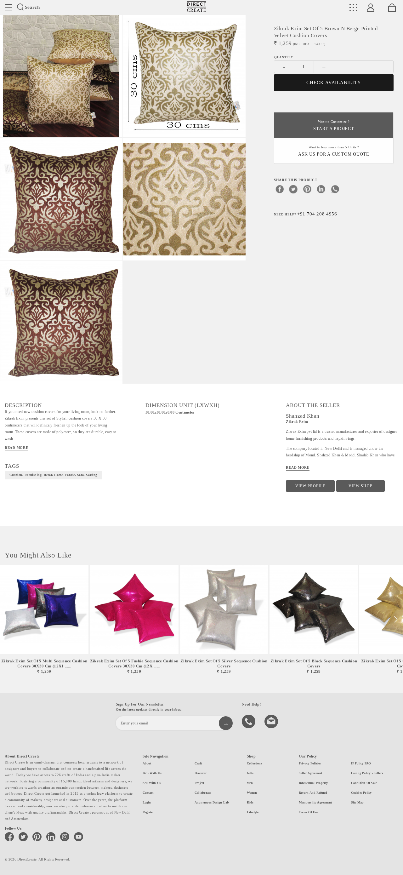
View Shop (360, 486)
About (147, 763)
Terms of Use (308, 812)
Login (147, 802)
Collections (254, 763)
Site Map (357, 802)
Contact (148, 792)
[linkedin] (321, 189)
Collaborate (203, 792)
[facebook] (279, 189)
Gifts (250, 773)
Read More (16, 447)
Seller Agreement (310, 773)
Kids (250, 802)
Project (199, 783)
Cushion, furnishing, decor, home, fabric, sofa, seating (53, 475)
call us (249, 721)
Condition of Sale (364, 783)
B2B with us (152, 773)
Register (148, 812)
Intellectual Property (313, 783)
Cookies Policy (361, 792)
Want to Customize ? (333, 125)
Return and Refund (313, 792)
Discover (201, 773)
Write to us (272, 721)
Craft (198, 763)
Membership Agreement (315, 802)
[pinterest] (307, 189)
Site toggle (8, 7)
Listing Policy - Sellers (367, 773)
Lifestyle (253, 812)
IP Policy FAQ (361, 763)
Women (252, 792)
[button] (395, 619)
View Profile (310, 486)
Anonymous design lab (212, 802)
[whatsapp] (335, 189)
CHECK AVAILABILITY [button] (333, 82)
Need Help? (305, 213)
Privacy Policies (310, 763)
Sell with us (152, 783)
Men (250, 783)
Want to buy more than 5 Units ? (333, 151)
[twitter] (293, 189)
